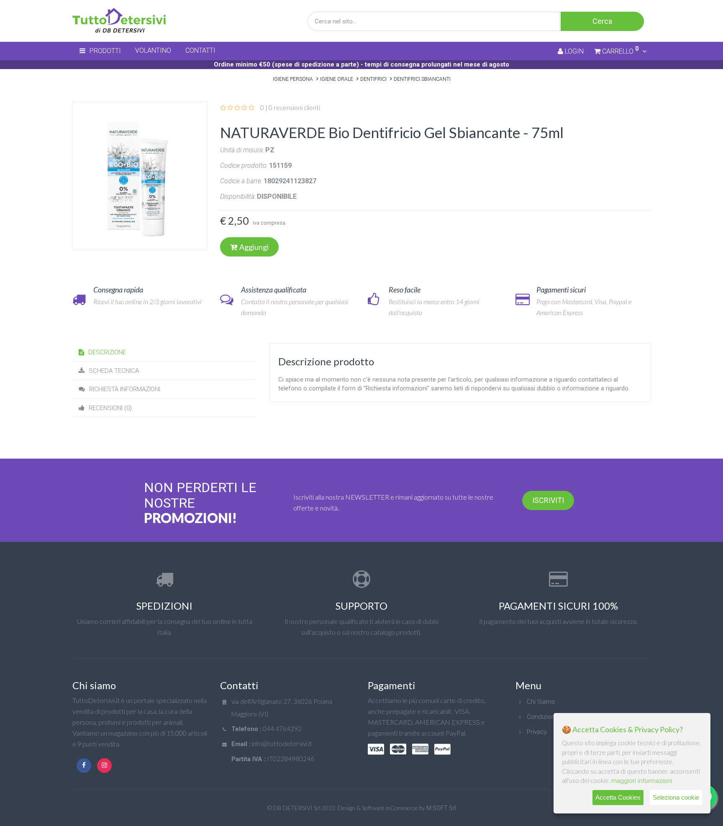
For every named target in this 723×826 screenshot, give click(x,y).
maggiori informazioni (641, 781)
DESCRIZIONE (107, 352)
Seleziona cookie (676, 797)
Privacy (537, 732)
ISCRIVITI (548, 500)
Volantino (153, 50)
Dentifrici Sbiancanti (422, 79)
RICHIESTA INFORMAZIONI (124, 389)
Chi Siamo (541, 701)
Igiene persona (293, 79)
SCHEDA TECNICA (114, 371)
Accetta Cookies (618, 797)
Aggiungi (254, 246)
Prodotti (105, 51)
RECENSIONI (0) (110, 408)
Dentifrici (373, 79)
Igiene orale (336, 79)
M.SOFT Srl (441, 808)
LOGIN (573, 51)
